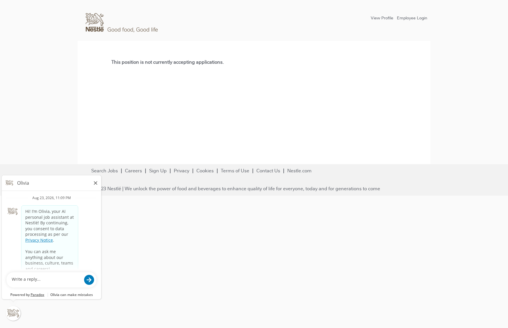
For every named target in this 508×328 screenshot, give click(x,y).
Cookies (205, 171)
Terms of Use (235, 171)
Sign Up (158, 171)
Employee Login (412, 18)
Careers (133, 171)
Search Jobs (104, 171)
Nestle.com (299, 171)
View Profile (382, 18)
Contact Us (268, 171)
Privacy (181, 171)
